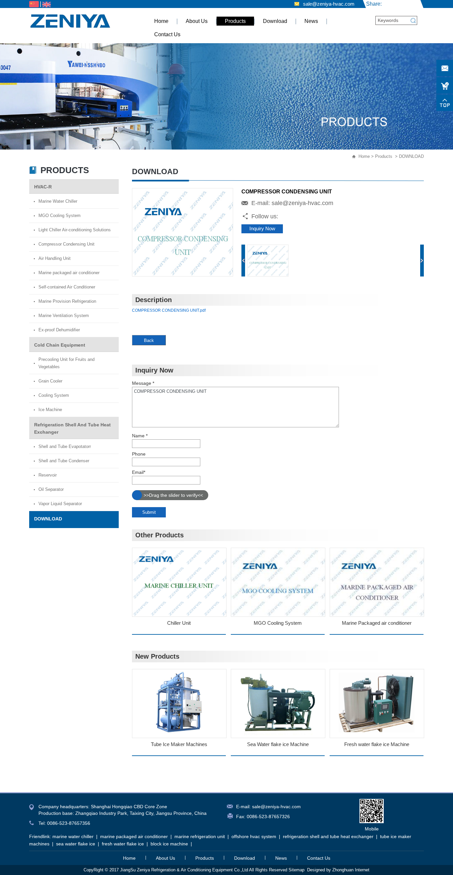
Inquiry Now (262, 228)
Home (364, 156)
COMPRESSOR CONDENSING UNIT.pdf (169, 310)
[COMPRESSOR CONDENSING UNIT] (182, 274)
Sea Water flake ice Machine (278, 744)
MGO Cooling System (278, 623)
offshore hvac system (253, 836)
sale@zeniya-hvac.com (329, 4)
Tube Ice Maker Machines (179, 744)
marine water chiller (73, 836)
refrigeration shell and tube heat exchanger (328, 836)
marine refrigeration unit (199, 836)
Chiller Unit (179, 623)
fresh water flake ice (123, 843)
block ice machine (169, 843)
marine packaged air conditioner (134, 836)
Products (383, 156)
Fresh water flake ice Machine (376, 744)
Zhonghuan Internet (350, 869)
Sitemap (296, 869)
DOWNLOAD (411, 156)
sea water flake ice (75, 843)
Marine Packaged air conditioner (377, 623)
